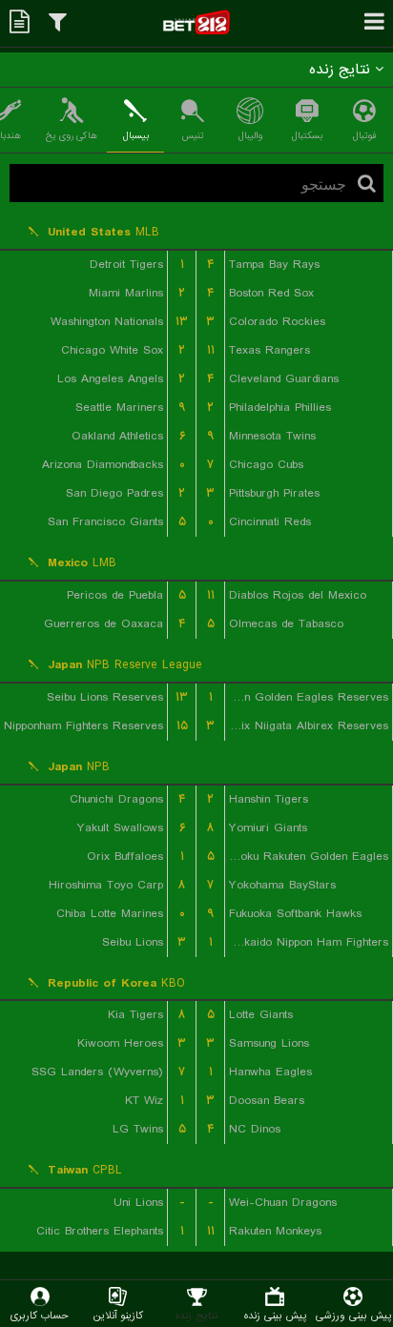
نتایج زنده (196, 1315)
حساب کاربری (39, 1315)
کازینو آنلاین (118, 1315)
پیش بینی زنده (275, 1315)
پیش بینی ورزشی (353, 1315)
